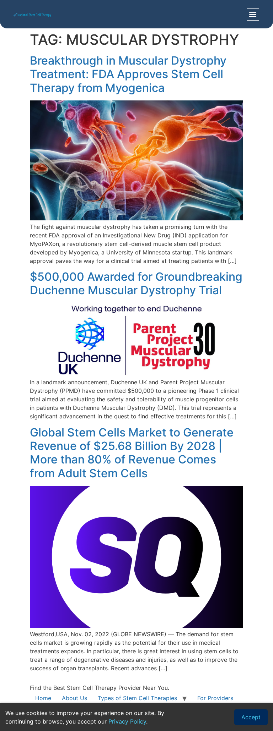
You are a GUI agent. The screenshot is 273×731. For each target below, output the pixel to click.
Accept (251, 717)
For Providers (215, 698)
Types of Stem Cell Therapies (137, 698)
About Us (74, 698)
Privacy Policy (127, 721)
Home (43, 698)
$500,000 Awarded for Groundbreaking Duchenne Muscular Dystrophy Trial (136, 283)
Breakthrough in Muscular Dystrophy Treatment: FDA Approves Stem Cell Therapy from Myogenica (128, 74)
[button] (253, 14)
